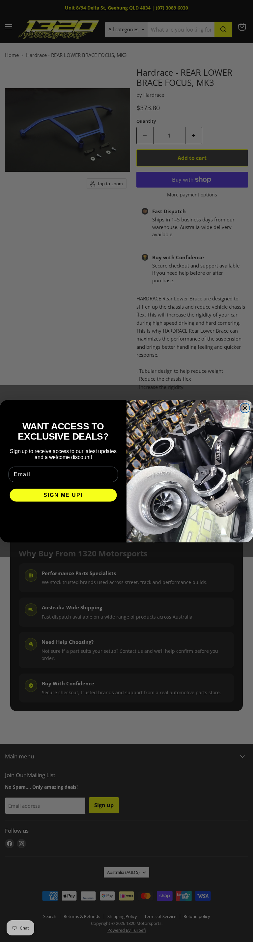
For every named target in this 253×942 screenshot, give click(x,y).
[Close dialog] (245, 408)
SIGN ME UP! (63, 495)
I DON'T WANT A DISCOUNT (63, 514)
